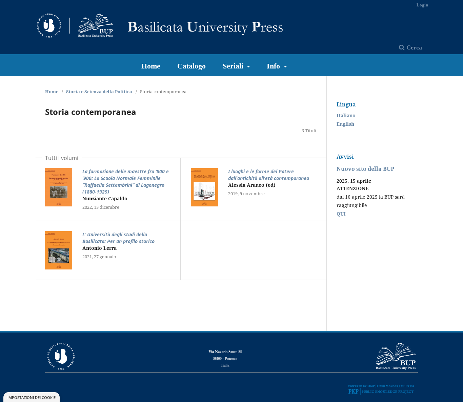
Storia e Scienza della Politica (99, 91)
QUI (341, 213)
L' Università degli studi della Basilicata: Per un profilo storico (118, 237)
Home (150, 66)
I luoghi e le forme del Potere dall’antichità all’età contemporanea (268, 174)
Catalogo (191, 66)
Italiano (346, 115)
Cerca (413, 47)
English (345, 124)
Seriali (234, 66)
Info (274, 66)
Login (422, 4)
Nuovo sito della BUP (365, 169)
